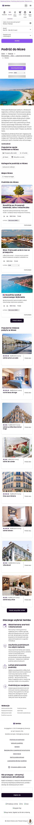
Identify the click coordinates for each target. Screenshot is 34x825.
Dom (3, 54)
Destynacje (17, 754)
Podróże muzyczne (6, 715)
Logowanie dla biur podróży (17, 761)
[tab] (4, 15)
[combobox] (15, 24)
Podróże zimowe (21, 708)
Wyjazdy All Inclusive (6, 710)
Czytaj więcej (5, 143)
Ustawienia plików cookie (18, 767)
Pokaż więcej (17, 320)
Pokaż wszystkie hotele (17, 610)
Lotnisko (11, 72)
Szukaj (17, 40)
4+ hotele (24, 153)
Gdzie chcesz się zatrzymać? (11, 22)
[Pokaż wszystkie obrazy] (29, 102)
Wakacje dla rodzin (6, 713)
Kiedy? (5, 28)
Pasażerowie (7, 34)
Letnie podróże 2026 (6, 708)
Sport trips (20, 710)
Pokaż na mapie (9, 176)
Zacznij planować (17, 68)
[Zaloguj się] (26, 5)
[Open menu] (30, 5)
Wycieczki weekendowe (23, 713)
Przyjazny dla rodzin (11, 153)
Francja (10, 54)
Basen (6, 157)
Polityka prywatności (17, 740)
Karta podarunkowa (17, 757)
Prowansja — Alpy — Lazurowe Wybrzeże (15, 56)
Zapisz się (17, 795)
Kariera (17, 747)
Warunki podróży (17, 743)
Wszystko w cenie (19, 157)
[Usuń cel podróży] (30, 23)
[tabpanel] (17, 31)
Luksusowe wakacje (8, 167)
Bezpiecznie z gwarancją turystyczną (17, 750)
